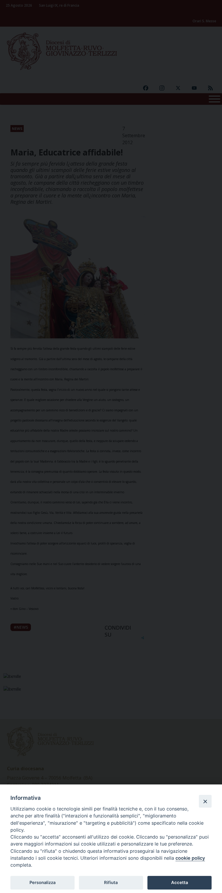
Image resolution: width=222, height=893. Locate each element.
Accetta (179, 882)
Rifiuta (111, 882)
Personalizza (42, 882)
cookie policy (190, 858)
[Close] (205, 801)
